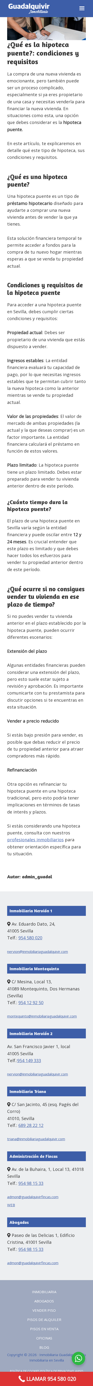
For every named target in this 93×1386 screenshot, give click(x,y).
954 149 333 (29, 1060)
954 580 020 (30, 938)
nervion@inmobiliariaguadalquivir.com (37, 951)
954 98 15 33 (30, 1183)
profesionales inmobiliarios (35, 839)
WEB (11, 1204)
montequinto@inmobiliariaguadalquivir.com (42, 1016)
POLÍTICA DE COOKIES (24, 1371)
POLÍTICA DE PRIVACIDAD (57, 1371)
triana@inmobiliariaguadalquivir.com (36, 1138)
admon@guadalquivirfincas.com (32, 1196)
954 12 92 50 (30, 1002)
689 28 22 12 (30, 1125)
